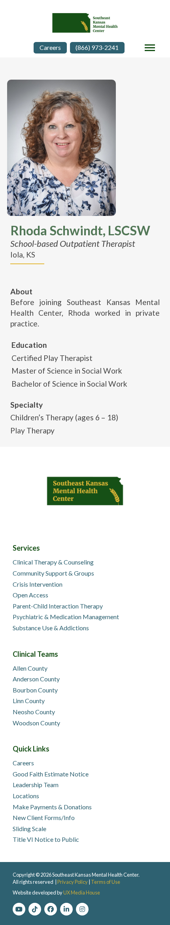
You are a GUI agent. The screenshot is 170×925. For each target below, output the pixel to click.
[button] (149, 47)
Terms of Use (105, 882)
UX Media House (81, 892)
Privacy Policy (72, 882)
